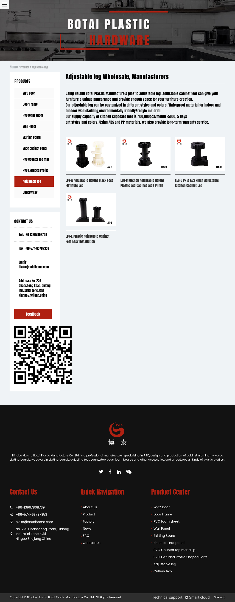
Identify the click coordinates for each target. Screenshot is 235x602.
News (87, 528)
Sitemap (219, 597)
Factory (89, 521)
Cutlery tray (30, 192)
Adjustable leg (32, 181)
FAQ (86, 535)
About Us (90, 507)
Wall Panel (29, 126)
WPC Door (29, 93)
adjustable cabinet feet (179, 93)
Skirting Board (32, 137)
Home (14, 67)
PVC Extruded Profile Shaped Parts (35, 172)
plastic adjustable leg (144, 93)
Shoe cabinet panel (35, 148)
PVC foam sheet (33, 115)
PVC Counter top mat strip (36, 161)
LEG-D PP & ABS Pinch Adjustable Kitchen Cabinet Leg (197, 183)
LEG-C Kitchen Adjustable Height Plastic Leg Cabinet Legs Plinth (142, 183)
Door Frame (30, 104)
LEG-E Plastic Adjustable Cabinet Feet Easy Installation (87, 239)
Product (24, 67)
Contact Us (91, 543)
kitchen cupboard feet (116, 116)
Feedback (33, 314)
